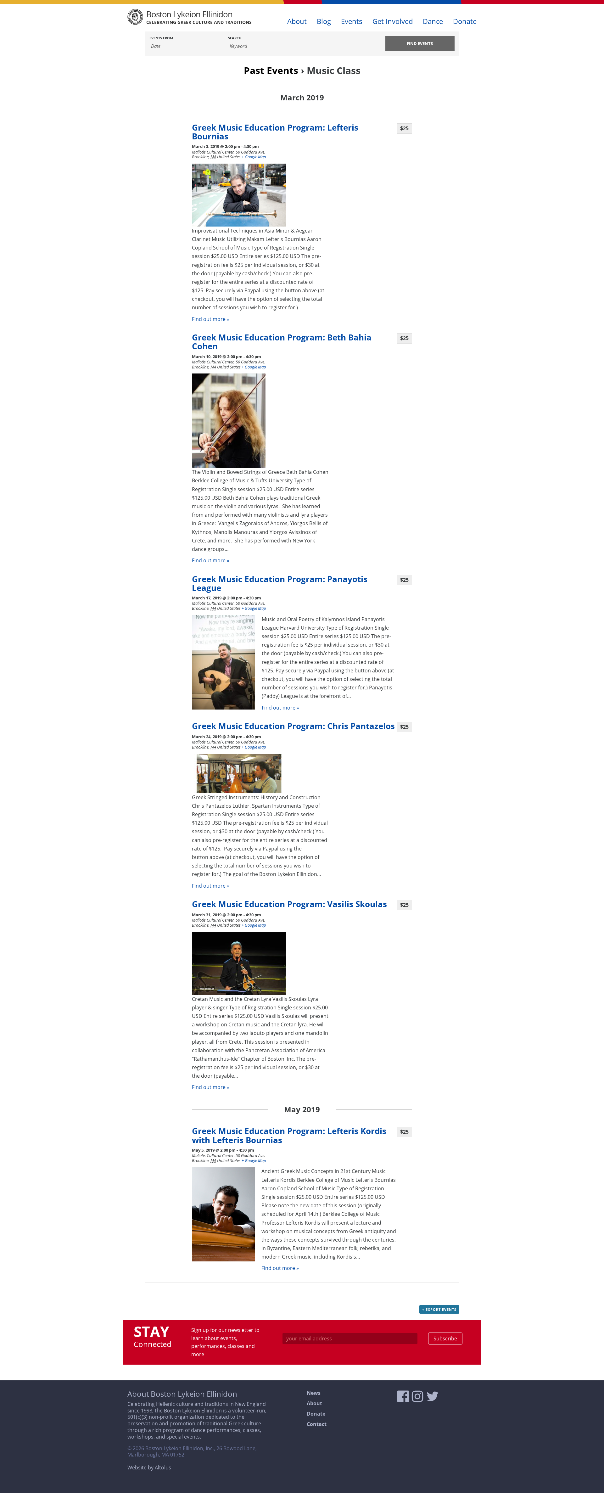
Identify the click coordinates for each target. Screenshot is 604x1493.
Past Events (271, 70)
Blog (324, 21)
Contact (317, 1424)
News (314, 1393)
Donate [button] (465, 21)
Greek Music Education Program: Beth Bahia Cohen (282, 342)
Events (351, 21)
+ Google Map (254, 157)
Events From (161, 38)
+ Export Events (439, 1309)
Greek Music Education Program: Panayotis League (279, 583)
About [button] (297, 21)
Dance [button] (433, 21)
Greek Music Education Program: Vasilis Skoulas (289, 904)
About (314, 1403)
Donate (316, 1414)
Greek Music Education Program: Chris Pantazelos (293, 726)
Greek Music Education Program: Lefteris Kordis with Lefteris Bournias (289, 1135)
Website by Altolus (149, 1467)
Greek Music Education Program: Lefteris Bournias (275, 132)
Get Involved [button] (392, 21)
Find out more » (210, 319)
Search (234, 38)
